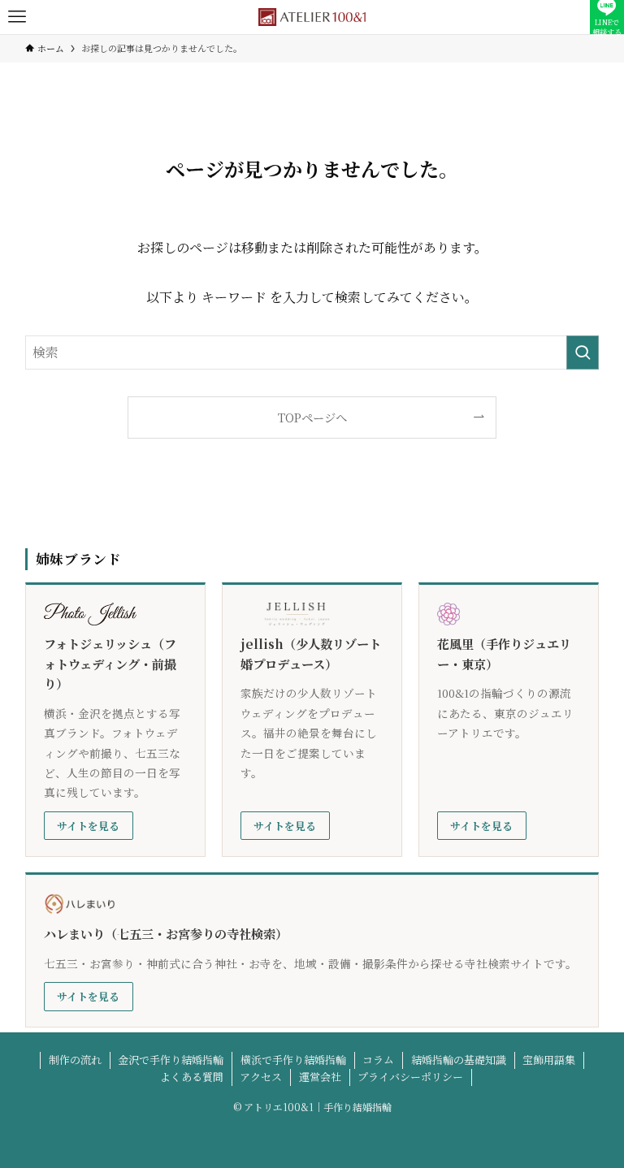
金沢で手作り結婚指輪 (170, 1059)
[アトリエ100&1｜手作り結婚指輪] (312, 17)
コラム (378, 1059)
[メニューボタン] (17, 17)
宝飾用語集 (548, 1059)
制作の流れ (75, 1059)
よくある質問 (191, 1076)
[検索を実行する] (582, 352)
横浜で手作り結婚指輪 (293, 1059)
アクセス (261, 1076)
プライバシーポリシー (410, 1076)
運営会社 (320, 1076)
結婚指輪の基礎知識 (458, 1059)
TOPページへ (312, 417)
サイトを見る (88, 825)
